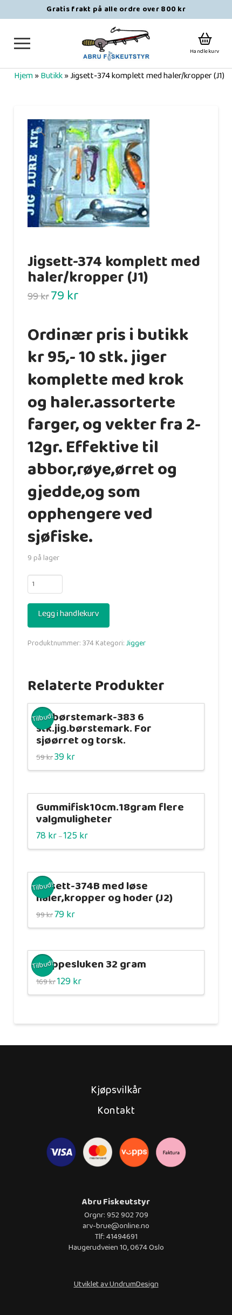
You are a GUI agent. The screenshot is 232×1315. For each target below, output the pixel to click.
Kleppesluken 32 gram (91, 964)
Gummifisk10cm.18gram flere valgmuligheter (110, 813)
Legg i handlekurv (68, 614)
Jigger (136, 643)
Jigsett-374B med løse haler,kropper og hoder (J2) (104, 892)
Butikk (51, 76)
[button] (22, 43)
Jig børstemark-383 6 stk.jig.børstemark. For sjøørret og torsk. (94, 729)
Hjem (23, 76)
